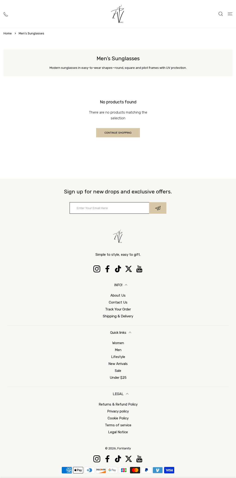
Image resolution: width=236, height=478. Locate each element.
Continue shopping (118, 132)
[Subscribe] (157, 208)
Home (7, 33)
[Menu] (230, 14)
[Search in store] (220, 14)
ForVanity (124, 448)
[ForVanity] (118, 13)
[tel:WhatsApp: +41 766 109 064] (5, 14)
